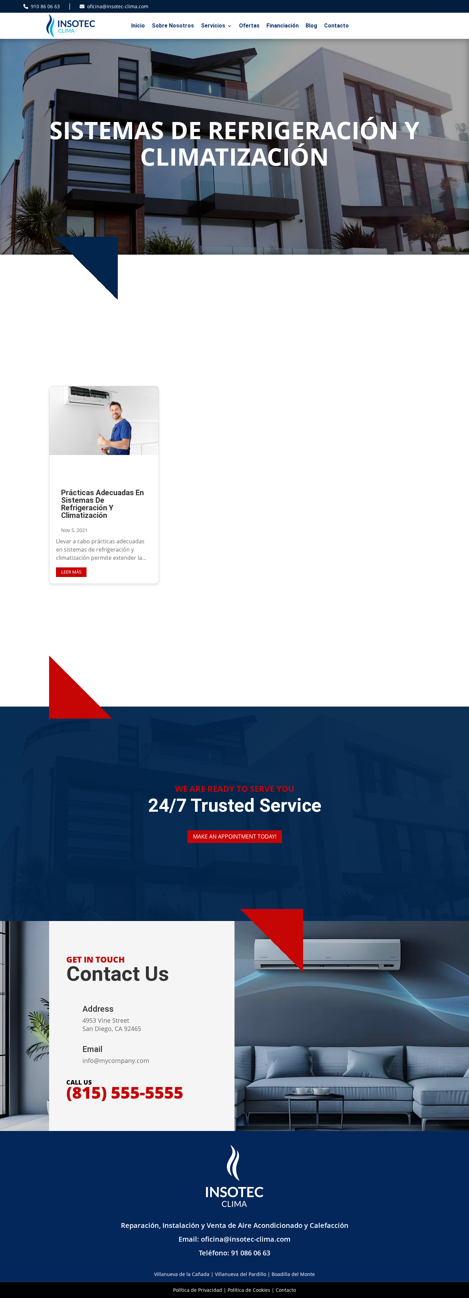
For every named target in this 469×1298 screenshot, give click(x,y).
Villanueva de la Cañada (181, 1274)
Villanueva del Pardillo (240, 1274)
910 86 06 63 (45, 6)
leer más (71, 572)
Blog (311, 25)
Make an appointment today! (234, 836)
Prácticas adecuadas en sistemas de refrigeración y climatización (102, 504)
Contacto (336, 25)
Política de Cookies (249, 1290)
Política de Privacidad (197, 1290)
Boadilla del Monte (293, 1274)
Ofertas (249, 25)
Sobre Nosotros (173, 25)
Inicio (138, 25)
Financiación (282, 25)
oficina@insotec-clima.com (117, 6)
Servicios (213, 25)
